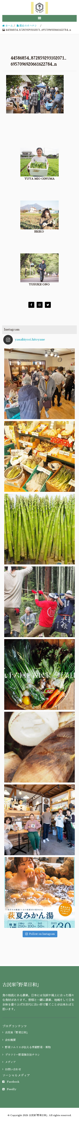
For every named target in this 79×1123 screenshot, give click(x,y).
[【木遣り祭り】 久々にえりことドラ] (39, 601)
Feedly (11, 1089)
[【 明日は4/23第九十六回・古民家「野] (39, 529)
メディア (10, 1062)
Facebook (13, 1081)
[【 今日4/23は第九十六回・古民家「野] (39, 456)
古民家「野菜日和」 (17, 1032)
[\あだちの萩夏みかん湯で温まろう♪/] (39, 892)
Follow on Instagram (42, 934)
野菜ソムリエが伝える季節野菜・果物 (28, 1047)
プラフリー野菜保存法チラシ (22, 1054)
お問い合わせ (13, 1069)
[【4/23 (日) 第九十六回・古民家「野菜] (39, 674)
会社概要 (10, 1040)
